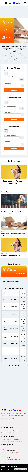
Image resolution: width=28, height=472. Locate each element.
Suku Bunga (7, 83)
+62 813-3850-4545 (13, 453)
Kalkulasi (14, 90)
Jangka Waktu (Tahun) (10, 77)
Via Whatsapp (11, 451)
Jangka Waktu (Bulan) (10, 106)
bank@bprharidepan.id (13, 459)
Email (9, 457)
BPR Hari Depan (13, 466)
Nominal (6, 70)
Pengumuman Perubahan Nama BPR (14, 182)
